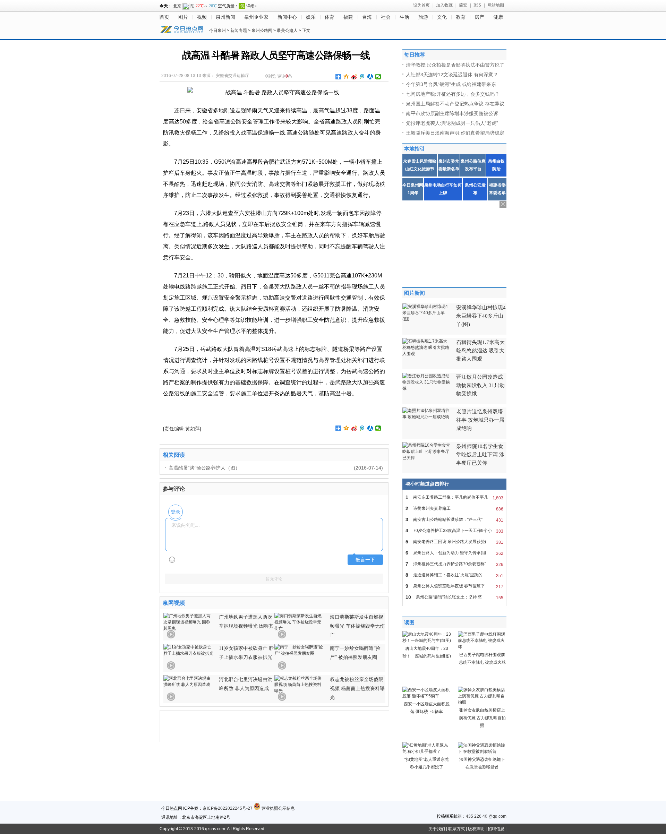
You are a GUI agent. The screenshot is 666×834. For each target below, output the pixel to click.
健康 (498, 17)
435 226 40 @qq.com (486, 816)
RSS (477, 5)
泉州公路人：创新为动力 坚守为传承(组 (454, 553)
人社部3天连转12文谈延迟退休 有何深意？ (452, 74)
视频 (202, 17)
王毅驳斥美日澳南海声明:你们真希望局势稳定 (455, 133)
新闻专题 (238, 30)
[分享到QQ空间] (346, 76)
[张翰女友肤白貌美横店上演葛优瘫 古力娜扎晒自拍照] (482, 702)
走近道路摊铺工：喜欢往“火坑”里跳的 (454, 575)
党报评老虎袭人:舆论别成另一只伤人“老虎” (452, 123)
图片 (183, 17)
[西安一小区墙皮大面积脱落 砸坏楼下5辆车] (426, 696)
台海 (367, 17)
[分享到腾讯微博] (362, 76)
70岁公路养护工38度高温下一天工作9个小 (454, 531)
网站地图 (495, 5)
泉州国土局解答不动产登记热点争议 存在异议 (455, 103)
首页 (164, 17)
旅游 (423, 17)
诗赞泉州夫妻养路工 (454, 508)
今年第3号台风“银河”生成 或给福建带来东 (451, 84)
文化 (442, 17)
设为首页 (421, 5)
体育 (329, 17)
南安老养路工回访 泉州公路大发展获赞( (454, 542)
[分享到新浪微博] (354, 76)
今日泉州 (217, 30)
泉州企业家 (256, 17)
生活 (404, 17)
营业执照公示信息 (278, 808)
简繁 (463, 5)
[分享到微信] (378, 76)
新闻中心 (287, 17)
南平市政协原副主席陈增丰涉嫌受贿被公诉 (452, 113)
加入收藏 (444, 5)
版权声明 (476, 828)
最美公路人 (287, 30)
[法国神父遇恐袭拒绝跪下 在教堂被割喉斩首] (482, 751)
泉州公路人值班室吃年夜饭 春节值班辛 (454, 586)
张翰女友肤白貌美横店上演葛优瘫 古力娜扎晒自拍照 (482, 718)
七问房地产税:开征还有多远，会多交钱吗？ (453, 94)
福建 (348, 17)
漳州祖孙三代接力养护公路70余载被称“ (454, 564)
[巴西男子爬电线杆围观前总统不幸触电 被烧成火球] (482, 646)
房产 (479, 17)
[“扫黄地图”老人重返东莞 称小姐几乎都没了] (426, 751)
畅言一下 (365, 559)
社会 (386, 17)
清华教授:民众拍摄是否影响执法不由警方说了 (455, 65)
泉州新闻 (225, 17)
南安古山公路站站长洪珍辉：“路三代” (454, 520)
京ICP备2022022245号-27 (228, 808)
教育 (461, 17)
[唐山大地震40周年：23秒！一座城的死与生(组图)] (426, 640)
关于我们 (436, 828)
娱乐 (311, 17)
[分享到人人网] (370, 76)
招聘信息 (496, 828)
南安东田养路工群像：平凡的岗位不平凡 (454, 497)
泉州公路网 (261, 30)
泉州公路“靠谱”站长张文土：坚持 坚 (454, 597)
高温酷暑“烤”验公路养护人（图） (204, 468)
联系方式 (456, 828)
